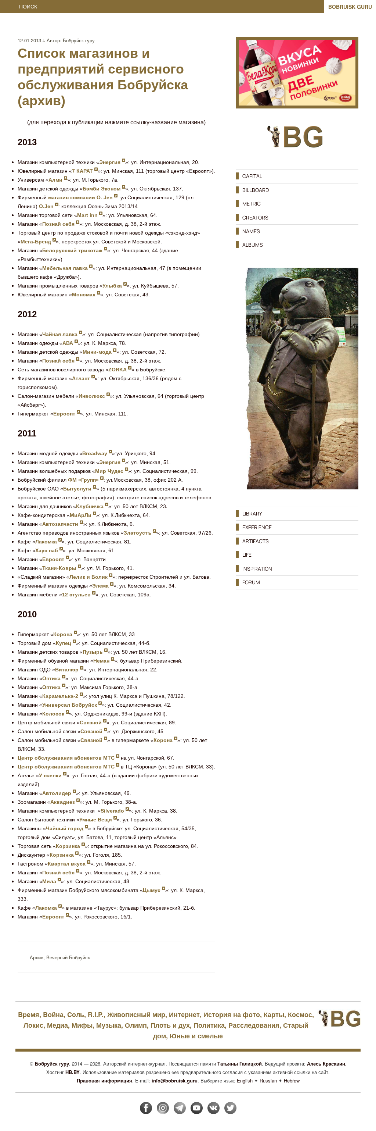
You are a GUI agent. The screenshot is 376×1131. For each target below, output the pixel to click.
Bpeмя (28, 1014)
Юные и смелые (196, 1036)
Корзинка (69, 846)
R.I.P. (96, 1014)
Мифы (82, 1025)
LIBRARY (252, 513)
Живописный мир (136, 1014)
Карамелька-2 (61, 696)
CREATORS (255, 217)
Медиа (57, 1025)
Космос (300, 1014)
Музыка (108, 1025)
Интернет (184, 1014)
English (245, 1080)
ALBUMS (252, 244)
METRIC (251, 203)
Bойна (53, 1014)
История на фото (231, 1014)
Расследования (253, 1025)
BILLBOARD (255, 189)
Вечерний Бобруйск (68, 957)
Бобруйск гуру (79, 40)
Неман (102, 661)
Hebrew (292, 1080)
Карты (274, 1014)
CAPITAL (252, 175)
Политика (209, 1025)
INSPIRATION (257, 568)
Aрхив (36, 957)
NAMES (251, 231)
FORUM (251, 582)
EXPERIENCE (257, 527)
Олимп (136, 1025)
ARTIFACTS (255, 541)
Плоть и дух (170, 1025)
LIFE (247, 554)
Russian (268, 1080)
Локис (33, 1025)
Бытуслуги (78, 489)
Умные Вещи (96, 820)
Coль (75, 1014)
